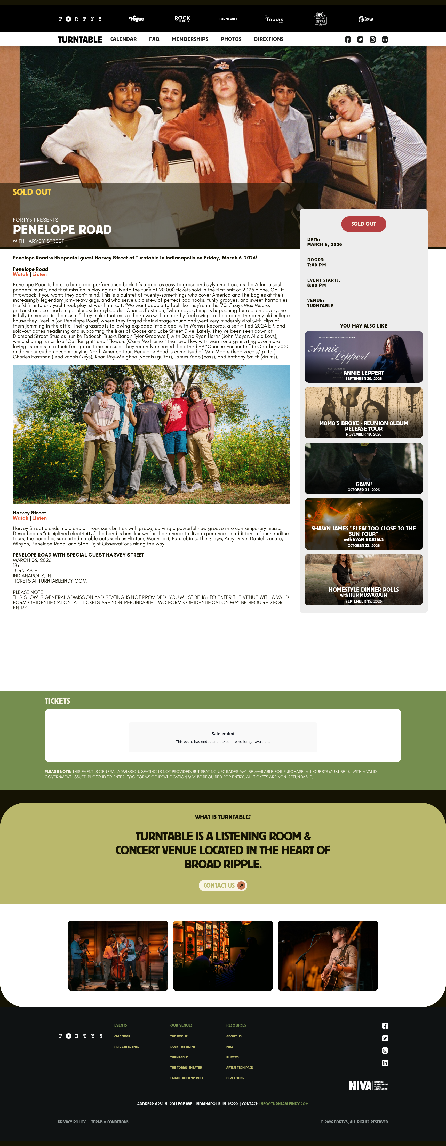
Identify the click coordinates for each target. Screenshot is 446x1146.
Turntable (179, 1057)
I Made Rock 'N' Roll (186, 1078)
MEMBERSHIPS (190, 39)
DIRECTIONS (269, 39)
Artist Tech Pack (239, 1067)
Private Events (126, 1047)
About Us (234, 1036)
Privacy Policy (72, 1122)
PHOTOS (231, 39)
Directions (235, 1078)
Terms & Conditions (110, 1122)
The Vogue (179, 1036)
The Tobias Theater (186, 1067)
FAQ (154, 39)
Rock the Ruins (182, 1047)
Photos (232, 1057)
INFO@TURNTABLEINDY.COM (284, 1104)
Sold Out (364, 224)
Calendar (123, 39)
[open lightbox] (118, 956)
